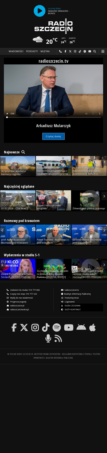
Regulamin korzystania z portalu (77, 354)
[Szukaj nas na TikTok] (45, 323)
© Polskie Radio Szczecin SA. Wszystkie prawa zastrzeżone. (34, 354)
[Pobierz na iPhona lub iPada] (92, 323)
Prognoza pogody (18, 301)
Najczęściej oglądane (19, 186)
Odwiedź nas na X (70, 51)
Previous (3, 161)
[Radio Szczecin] (53, 26)
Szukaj (94, 51)
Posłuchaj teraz (71, 297)
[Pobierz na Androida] (81, 323)
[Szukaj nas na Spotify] (56, 323)
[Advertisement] (28, 387)
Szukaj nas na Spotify (84, 51)
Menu (103, 51)
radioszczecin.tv (71, 290)
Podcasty (32, 51)
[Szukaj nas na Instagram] (35, 323)
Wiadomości (16, 51)
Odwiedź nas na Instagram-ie (75, 51)
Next (104, 161)
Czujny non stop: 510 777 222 (23, 294)
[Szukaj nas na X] (24, 323)
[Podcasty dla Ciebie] (48, 334)
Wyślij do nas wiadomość (89, 51)
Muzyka (45, 51)
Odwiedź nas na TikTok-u (80, 51)
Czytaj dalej (53, 136)
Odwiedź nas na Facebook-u (65, 51)
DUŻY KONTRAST (72, 309)
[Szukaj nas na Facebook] (14, 323)
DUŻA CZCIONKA (72, 305)
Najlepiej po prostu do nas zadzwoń (60, 51)
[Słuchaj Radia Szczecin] (40, 11)
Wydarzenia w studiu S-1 (22, 255)
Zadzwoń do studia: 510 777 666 (25, 290)
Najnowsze (12, 152)
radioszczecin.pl (17, 305)
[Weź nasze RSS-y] (58, 334)
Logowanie (69, 301)
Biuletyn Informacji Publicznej (77, 294)
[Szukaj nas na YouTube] (68, 323)
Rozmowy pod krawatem (22, 220)
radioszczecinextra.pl (19, 309)
